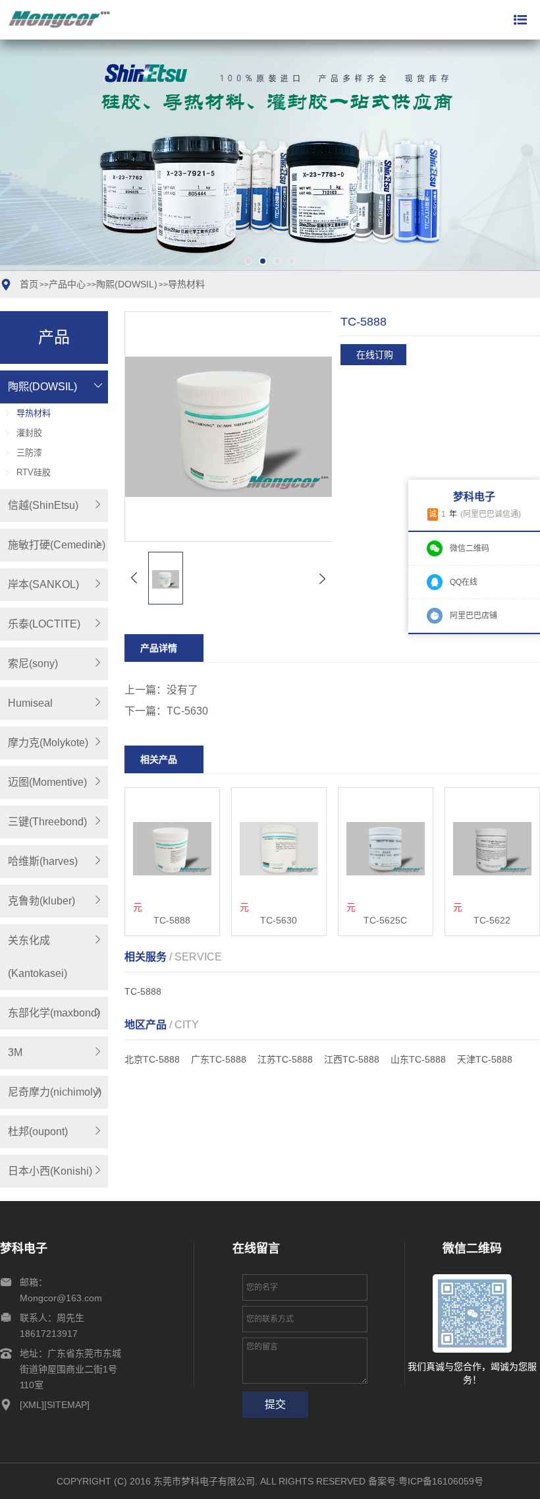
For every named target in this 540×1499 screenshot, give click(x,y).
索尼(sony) (33, 663)
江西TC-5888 (351, 1059)
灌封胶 (29, 433)
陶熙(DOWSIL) (126, 284)
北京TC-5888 (152, 1059)
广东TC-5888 (218, 1059)
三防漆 (29, 452)
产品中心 (67, 284)
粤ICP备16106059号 (440, 1481)
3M (15, 1052)
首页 (29, 284)
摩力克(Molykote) (48, 742)
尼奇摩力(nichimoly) (54, 1092)
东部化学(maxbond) (54, 1012)
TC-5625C (385, 920)
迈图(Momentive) (47, 782)
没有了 (182, 689)
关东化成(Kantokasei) (37, 957)
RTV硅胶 (33, 472)
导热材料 (186, 284)
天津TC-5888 (484, 1059)
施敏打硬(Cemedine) (56, 544)
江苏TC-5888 (285, 1059)
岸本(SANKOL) (43, 584)
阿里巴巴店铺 (473, 615)
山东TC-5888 (418, 1059)
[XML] (32, 1404)
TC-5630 (187, 711)
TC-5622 (491, 920)
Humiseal (30, 703)
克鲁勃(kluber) (41, 900)
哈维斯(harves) (43, 861)
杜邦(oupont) (38, 1131)
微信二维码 (469, 548)
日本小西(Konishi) (50, 1171)
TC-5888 (171, 920)
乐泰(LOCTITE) (44, 624)
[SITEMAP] (67, 1404)
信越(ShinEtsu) (43, 505)
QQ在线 (463, 582)
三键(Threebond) (47, 821)
